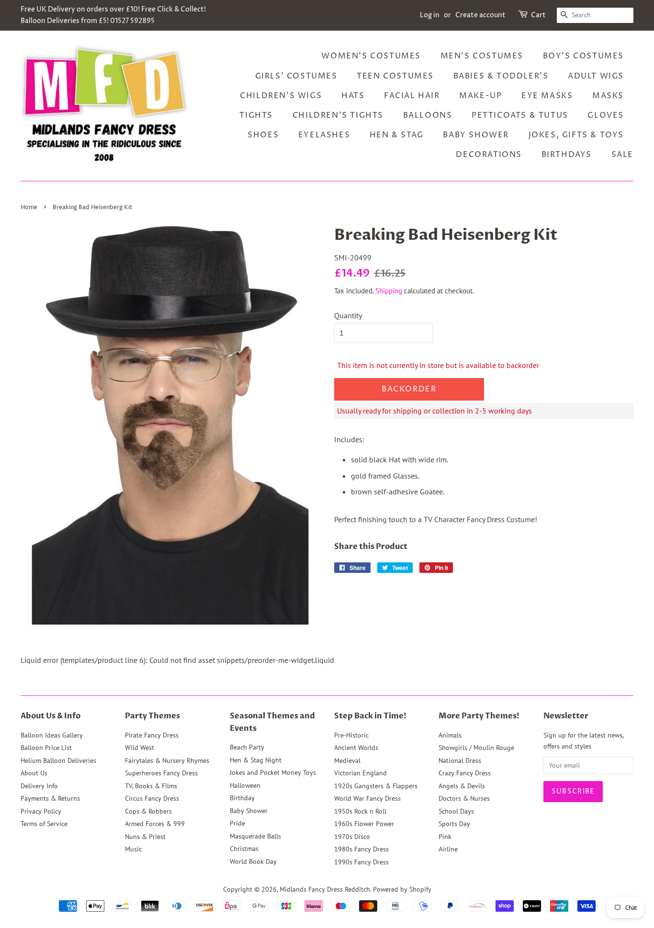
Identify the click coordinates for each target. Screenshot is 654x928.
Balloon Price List (46, 747)
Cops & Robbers (148, 811)
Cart (538, 15)
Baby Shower (476, 135)
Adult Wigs (596, 76)
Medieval (347, 760)
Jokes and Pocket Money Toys (273, 772)
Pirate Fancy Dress (152, 735)
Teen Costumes (395, 76)
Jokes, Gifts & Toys (576, 135)
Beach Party (247, 747)
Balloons (427, 115)
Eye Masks (547, 95)
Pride (237, 823)
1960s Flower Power (364, 823)
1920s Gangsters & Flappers (375, 786)
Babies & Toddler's (501, 76)
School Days (456, 811)
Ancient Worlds (356, 747)
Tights (256, 115)
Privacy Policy (41, 811)
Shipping (388, 290)
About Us (34, 773)
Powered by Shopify (402, 889)
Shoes (263, 135)
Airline (448, 849)
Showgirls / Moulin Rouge (476, 747)
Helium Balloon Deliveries (58, 760)
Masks (608, 95)
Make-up (480, 95)
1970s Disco (352, 836)
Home (29, 207)
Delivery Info (39, 786)
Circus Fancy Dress (152, 798)
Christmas (244, 848)
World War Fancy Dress (367, 798)
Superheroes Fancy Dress (161, 773)
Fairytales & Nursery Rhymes (167, 760)
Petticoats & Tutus (520, 115)
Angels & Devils (462, 786)
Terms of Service (44, 823)
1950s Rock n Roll (360, 811)
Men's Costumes (481, 56)
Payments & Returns (50, 798)
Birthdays (566, 154)
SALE (622, 154)
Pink (445, 836)
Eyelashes (324, 135)
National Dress (460, 760)
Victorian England (360, 773)
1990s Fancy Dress (361, 862)
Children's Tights (338, 115)
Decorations (489, 154)
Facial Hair (412, 95)
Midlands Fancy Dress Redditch (325, 889)
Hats (352, 95)
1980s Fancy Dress (361, 849)
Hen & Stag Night (256, 760)
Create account (480, 15)
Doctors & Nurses (464, 798)
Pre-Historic (351, 735)
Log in (430, 15)
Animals (450, 735)
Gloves (605, 115)
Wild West (139, 747)
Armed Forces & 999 (155, 823)
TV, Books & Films (151, 786)
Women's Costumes (371, 56)
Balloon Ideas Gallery (52, 735)
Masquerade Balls (255, 836)
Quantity (348, 315)
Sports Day (454, 823)
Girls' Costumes (296, 76)
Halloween (245, 785)
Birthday (242, 798)
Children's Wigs (281, 95)
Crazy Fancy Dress (465, 773)
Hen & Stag (397, 135)
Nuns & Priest (145, 836)
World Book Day (253, 861)
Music (133, 849)
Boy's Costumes (583, 56)
